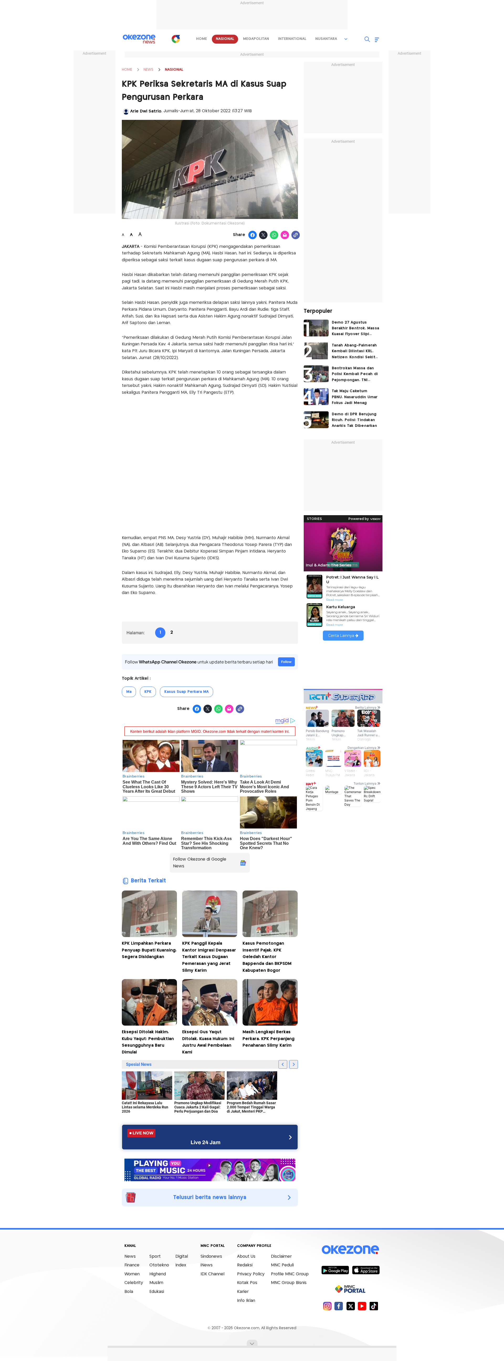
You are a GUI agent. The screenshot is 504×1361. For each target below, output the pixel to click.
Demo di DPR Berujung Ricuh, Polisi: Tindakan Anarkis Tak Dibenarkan (354, 420)
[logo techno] (139, 39)
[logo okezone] (350, 1249)
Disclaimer (281, 1256)
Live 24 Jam (205, 1142)
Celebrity (133, 1283)
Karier (243, 1292)
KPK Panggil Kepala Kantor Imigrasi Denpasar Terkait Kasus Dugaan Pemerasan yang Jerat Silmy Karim (209, 957)
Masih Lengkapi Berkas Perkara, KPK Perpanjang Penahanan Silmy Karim (269, 1038)
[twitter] (350, 1306)
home (201, 39)
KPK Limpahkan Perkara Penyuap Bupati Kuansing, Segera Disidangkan (149, 950)
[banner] (209, 1169)
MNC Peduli (282, 1265)
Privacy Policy (251, 1274)
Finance (131, 1265)
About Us (246, 1256)
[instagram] (327, 1306)
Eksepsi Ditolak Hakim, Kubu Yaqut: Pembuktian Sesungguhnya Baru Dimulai (148, 1042)
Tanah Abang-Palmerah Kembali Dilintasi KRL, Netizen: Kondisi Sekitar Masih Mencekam (355, 352)
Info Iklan (246, 1301)
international (292, 39)
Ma (129, 692)
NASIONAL (174, 69)
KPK (147, 692)
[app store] (366, 1270)
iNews (207, 1265)
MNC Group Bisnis (289, 1283)
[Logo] (175, 39)
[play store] (335, 1270)
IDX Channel (212, 1274)
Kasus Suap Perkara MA (186, 692)
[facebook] (338, 1306)
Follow (286, 662)
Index (180, 1265)
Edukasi (156, 1292)
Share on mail (285, 235)
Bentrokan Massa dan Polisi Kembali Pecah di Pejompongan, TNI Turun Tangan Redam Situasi (355, 374)
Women (132, 1274)
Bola (128, 1292)
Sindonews (211, 1256)
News (130, 1256)
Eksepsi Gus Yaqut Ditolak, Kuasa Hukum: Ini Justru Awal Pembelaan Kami (208, 1042)
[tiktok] (373, 1306)
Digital (181, 1256)
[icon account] (126, 111)
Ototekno (159, 1265)
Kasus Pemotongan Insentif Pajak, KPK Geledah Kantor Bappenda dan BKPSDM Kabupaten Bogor (267, 957)
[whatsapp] (274, 235)
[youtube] (362, 1306)
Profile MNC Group (290, 1274)
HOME (127, 69)
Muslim (156, 1283)
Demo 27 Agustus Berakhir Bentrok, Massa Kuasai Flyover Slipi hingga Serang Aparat (355, 329)
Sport (155, 1256)
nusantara (326, 39)
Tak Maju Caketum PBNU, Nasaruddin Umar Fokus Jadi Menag (355, 397)
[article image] (316, 328)
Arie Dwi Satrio (145, 111)
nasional (225, 39)
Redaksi (245, 1265)
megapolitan (256, 39)
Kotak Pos (247, 1283)
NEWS (148, 69)
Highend (157, 1274)
